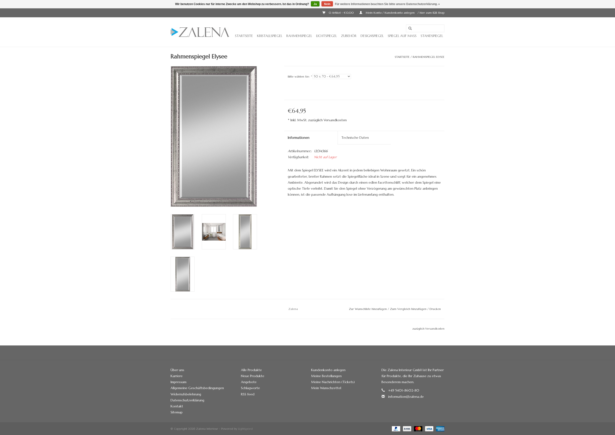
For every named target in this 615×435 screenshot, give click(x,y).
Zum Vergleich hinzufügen (408, 309)
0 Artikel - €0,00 (341, 12)
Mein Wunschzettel (326, 388)
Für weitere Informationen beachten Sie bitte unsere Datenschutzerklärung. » (387, 4)
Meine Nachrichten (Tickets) (333, 382)
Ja (315, 4)
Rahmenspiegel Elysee (428, 57)
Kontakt (177, 406)
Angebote (249, 382)
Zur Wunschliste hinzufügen (368, 309)
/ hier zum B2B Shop (431, 12)
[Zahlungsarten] (395, 428)
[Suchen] (410, 28)
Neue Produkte (252, 376)
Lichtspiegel (326, 36)
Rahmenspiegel (299, 36)
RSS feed (247, 394)
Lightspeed (245, 428)
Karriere (177, 376)
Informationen (298, 137)
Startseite (244, 36)
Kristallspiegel (269, 36)
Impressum (178, 382)
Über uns (177, 370)
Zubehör (349, 36)
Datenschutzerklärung (187, 400)
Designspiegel (372, 36)
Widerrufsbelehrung (186, 394)
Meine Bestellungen (326, 376)
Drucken (435, 309)
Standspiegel (432, 36)
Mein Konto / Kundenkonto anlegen (390, 12)
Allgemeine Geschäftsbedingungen (197, 388)
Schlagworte (250, 388)
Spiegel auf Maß (402, 36)
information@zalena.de (406, 396)
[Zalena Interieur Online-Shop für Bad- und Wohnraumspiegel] (200, 32)
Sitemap (177, 412)
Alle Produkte (251, 370)
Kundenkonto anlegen (328, 370)
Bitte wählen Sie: (300, 76)
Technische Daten (355, 137)
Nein (327, 4)
